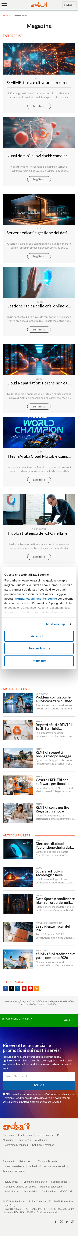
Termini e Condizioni (15, 1097)
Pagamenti (9, 1161)
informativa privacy (58, 1094)
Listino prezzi (26, 1161)
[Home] (39, 5)
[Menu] (6, 5)
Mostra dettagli (56, 624)
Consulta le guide (47, 1161)
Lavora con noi (45, 1135)
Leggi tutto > (51, 1004)
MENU (68, 4)
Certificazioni (25, 1135)
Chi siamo (8, 1135)
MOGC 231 (66, 1191)
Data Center (24, 1140)
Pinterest (30, 988)
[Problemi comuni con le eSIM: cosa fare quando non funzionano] (18, 703)
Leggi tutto (39, 106)
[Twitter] (61, 1221)
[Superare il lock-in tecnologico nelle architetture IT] (18, 877)
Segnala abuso (59, 1181)
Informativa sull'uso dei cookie (19, 1186)
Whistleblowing (11, 1191)
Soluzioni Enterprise (43, 1145)
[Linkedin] (67, 1221)
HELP (67, 1020)
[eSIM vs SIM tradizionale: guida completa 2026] (18, 959)
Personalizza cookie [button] (51, 1186)
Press (60, 1135)
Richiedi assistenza (13, 1166)
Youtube (24, 988)
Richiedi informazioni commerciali (47, 1166)
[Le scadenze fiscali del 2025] (18, 932)
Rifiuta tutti (39, 660)
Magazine (8, 1140)
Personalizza (36, 648)
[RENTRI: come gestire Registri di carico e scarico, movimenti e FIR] (18, 813)
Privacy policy (12, 1181)
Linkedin (17, 988)
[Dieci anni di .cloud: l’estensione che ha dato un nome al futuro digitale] (18, 849)
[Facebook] (55, 1221)
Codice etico (48, 1191)
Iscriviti (39, 1085)
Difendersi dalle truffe (35, 1181)
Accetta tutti (39, 636)
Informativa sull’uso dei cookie (35, 598)
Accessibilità (30, 1191)
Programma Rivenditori (15, 1145)
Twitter (11, 988)
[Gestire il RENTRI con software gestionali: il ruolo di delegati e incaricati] (18, 785)
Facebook (5, 988)
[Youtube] (72, 1221)
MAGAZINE (8, 15)
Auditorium (41, 1140)
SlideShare (36, 988)
